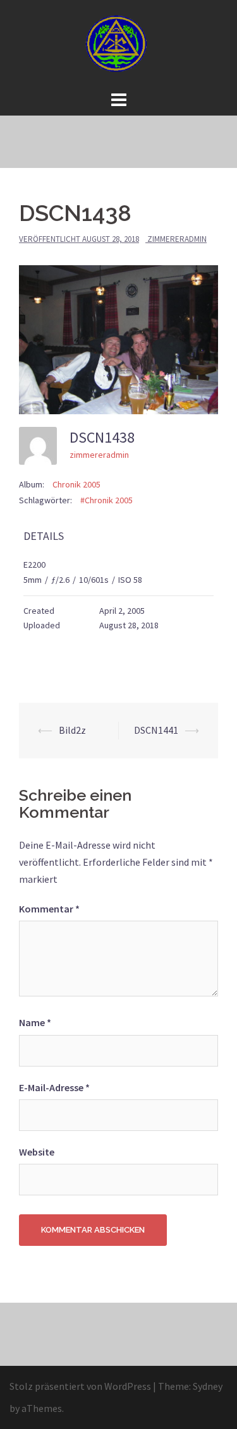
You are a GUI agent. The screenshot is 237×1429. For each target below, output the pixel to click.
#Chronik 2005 (106, 500)
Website (36, 1151)
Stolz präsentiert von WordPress (80, 1386)
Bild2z (72, 730)
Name (35, 1022)
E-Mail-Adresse (54, 1087)
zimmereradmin (177, 239)
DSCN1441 (156, 730)
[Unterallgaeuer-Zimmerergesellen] (119, 43)
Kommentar (49, 908)
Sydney (207, 1386)
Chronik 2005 (76, 484)
